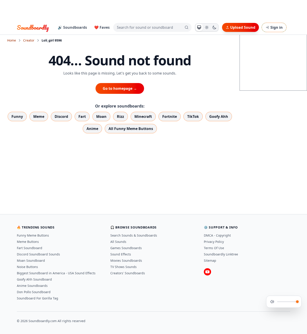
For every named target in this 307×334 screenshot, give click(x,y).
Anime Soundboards (32, 285)
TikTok (193, 116)
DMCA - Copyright (217, 235)
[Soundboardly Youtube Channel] (207, 271)
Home (11, 40)
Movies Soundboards (126, 260)
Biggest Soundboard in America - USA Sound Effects (56, 273)
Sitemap (210, 260)
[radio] (199, 27)
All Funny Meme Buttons (131, 128)
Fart (82, 116)
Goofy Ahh (218, 116)
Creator (28, 40)
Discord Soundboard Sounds (38, 254)
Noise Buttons (27, 267)
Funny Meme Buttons (33, 235)
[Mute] (272, 302)
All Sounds (118, 242)
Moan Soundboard (31, 260)
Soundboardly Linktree (221, 254)
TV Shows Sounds (123, 267)
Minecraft (143, 116)
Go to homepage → (120, 88)
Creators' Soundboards (127, 273)
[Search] (186, 27)
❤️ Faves (102, 27)
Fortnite (169, 116)
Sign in (276, 27)
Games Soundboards (126, 248)
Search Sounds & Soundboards (133, 235)
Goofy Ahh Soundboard (34, 279)
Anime (92, 128)
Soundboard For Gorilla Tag (37, 298)
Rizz (120, 116)
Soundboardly (33, 27)
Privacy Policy (214, 242)
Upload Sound (242, 27)
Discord (61, 116)
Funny (17, 116)
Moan (101, 116)
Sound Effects (120, 254)
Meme (38, 116)
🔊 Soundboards (72, 27)
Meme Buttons (28, 242)
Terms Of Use (214, 248)
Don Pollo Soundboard (34, 292)
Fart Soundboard (29, 248)
